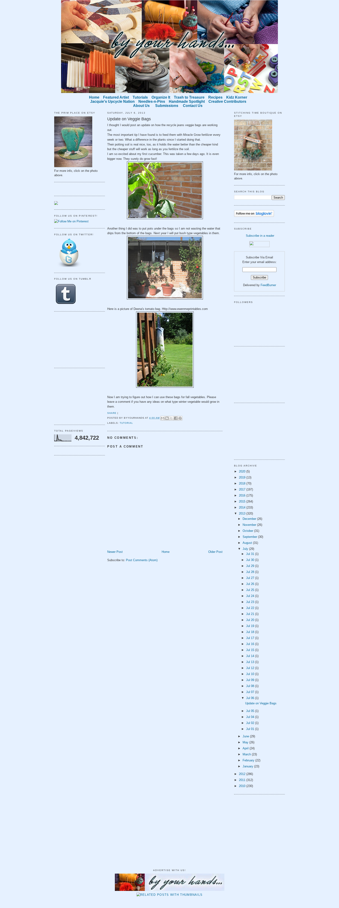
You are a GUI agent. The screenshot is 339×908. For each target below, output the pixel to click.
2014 (242, 507)
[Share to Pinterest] (180, 418)
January (248, 766)
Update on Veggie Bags (129, 119)
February (249, 760)
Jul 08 (250, 686)
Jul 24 (250, 596)
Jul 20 (250, 620)
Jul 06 (250, 698)
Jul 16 (250, 644)
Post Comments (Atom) (142, 560)
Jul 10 (250, 674)
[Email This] (162, 418)
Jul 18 (250, 632)
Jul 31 (250, 554)
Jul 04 (250, 717)
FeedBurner (268, 285)
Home (166, 552)
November (250, 525)
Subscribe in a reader (260, 235)
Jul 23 (250, 602)
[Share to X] (171, 418)
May (246, 742)
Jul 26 (250, 584)
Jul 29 (250, 566)
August (248, 543)
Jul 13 (250, 662)
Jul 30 (250, 560)
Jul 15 (250, 650)
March (247, 754)
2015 (242, 501)
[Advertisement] (77, 339)
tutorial (126, 423)
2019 (242, 477)
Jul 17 (250, 638)
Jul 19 (250, 626)
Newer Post (115, 552)
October (248, 531)
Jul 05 (250, 711)
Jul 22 (250, 608)
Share (111, 413)
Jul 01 (250, 729)
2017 (242, 489)
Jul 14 (250, 656)
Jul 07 (250, 692)
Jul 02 (250, 723)
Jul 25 (250, 590)
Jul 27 (250, 578)
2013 (242, 513)
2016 (242, 495)
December (250, 519)
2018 (242, 483)
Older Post (215, 552)
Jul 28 (250, 572)
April (246, 748)
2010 (242, 786)
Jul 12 (250, 668)
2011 (242, 780)
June (246, 736)
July (246, 549)
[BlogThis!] (167, 418)
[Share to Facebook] (175, 418)
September (250, 537)
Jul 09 (250, 680)
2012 (242, 774)
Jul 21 (250, 614)
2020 (242, 471)
